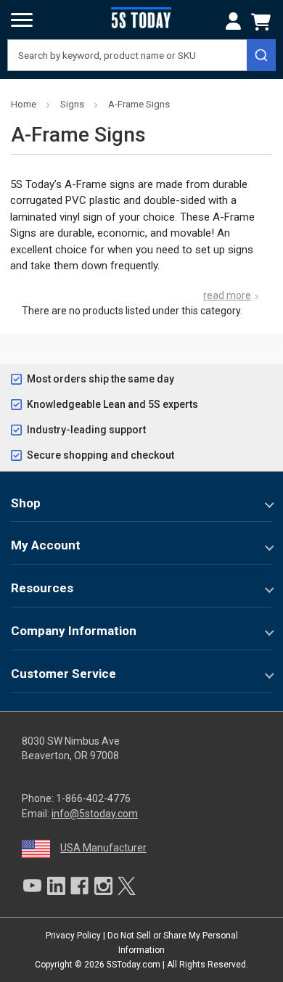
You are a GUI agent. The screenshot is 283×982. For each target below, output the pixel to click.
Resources (42, 588)
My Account (46, 545)
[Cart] (263, 22)
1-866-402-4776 (93, 798)
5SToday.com (133, 965)
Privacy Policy (73, 935)
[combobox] (141, 55)
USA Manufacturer (103, 848)
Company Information (73, 630)
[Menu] (21, 20)
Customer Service (63, 673)
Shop (26, 503)
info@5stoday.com (95, 813)
